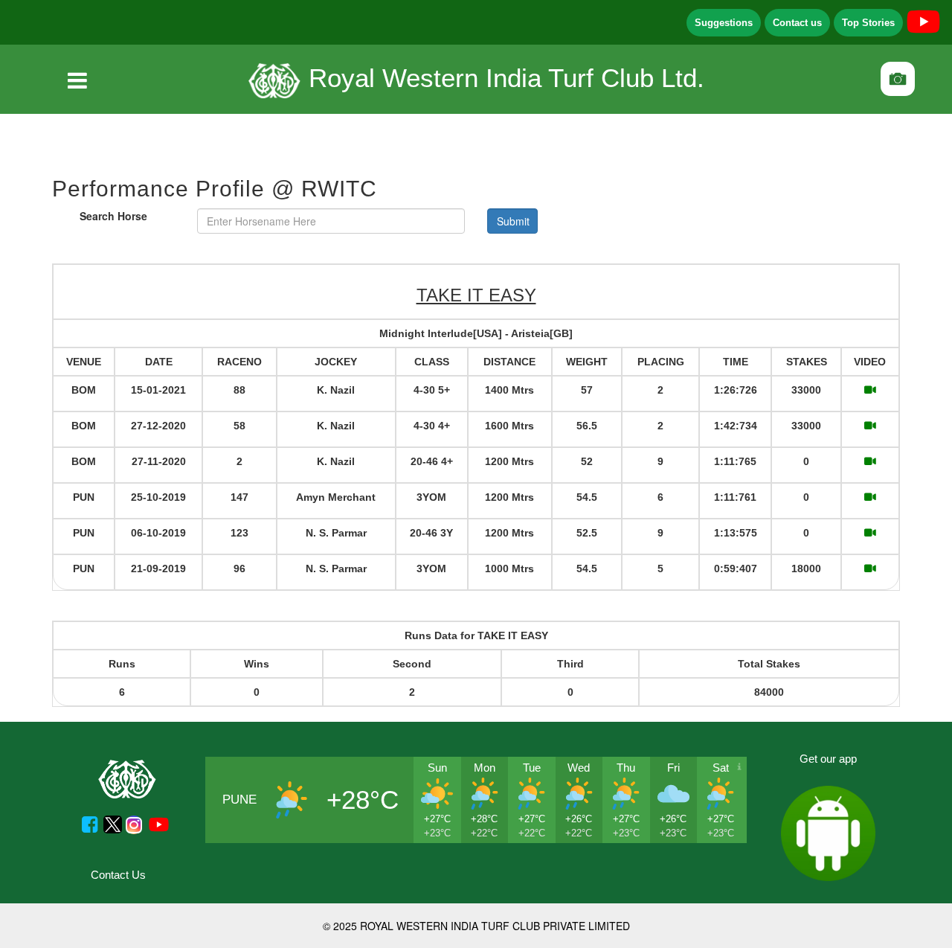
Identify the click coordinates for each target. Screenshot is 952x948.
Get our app (828, 758)
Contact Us (118, 874)
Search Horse (113, 215)
